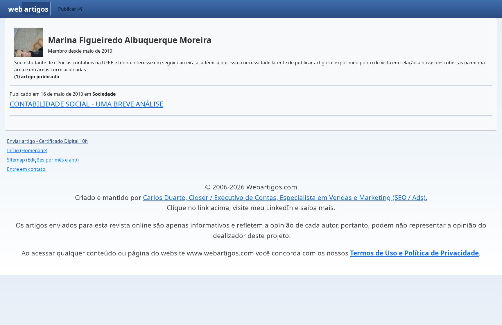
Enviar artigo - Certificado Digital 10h (47, 141)
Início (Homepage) (27, 150)
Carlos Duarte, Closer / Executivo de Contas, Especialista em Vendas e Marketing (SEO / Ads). (285, 197)
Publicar (67, 9)
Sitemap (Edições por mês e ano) (43, 160)
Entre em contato (26, 169)
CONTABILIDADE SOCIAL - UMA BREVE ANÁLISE (86, 104)
